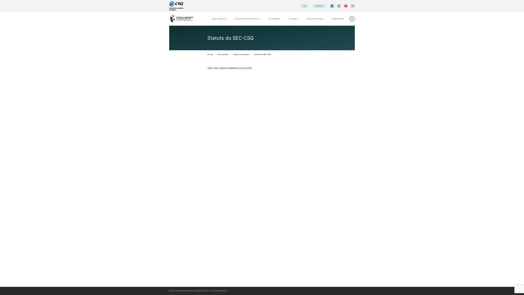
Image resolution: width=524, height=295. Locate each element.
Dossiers (293, 18)
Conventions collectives (247, 18)
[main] (262, 156)
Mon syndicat (219, 18)
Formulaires (274, 18)
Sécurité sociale (315, 18)
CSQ (304, 6)
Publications (338, 18)
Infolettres (319, 6)
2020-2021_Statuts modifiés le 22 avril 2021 (229, 68)
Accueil (210, 54)
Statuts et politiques (241, 54)
